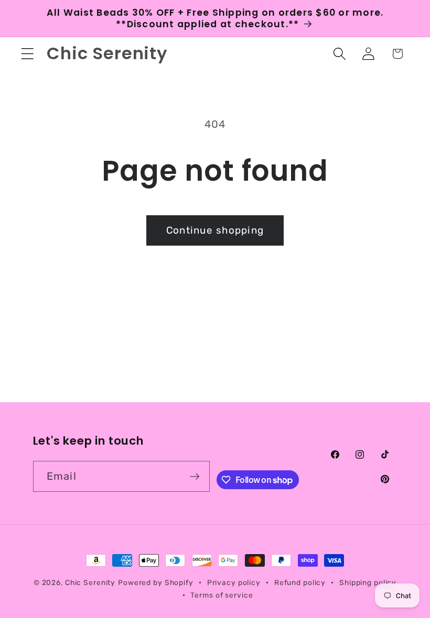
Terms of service (221, 595)
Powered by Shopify (156, 582)
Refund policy (300, 582)
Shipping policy (367, 582)
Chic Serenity (90, 582)
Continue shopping (215, 230)
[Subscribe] (194, 476)
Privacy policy (234, 582)
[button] (27, 53)
